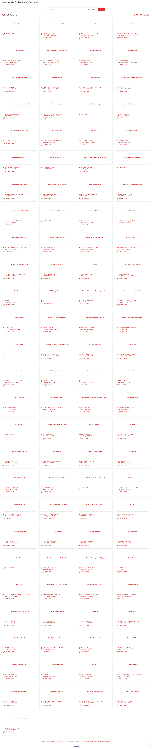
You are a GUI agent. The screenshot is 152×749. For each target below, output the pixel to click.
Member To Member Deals (73, 741)
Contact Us (98, 741)
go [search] (102, 9)
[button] (3, 15)
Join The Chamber (106, 741)
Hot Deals (62, 741)
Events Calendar (55, 741)
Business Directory (45, 741)
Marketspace (84, 741)
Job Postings (91, 741)
